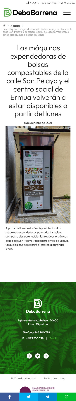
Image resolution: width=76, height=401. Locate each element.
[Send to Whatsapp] (66, 396)
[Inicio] (4, 25)
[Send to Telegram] (47, 396)
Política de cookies (54, 378)
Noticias (15, 25)
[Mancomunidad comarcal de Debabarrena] (31, 13)
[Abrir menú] (67, 13)
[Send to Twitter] (28, 396)
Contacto (69, 3)
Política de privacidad (23, 378)
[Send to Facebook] (9, 396)
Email (52, 338)
